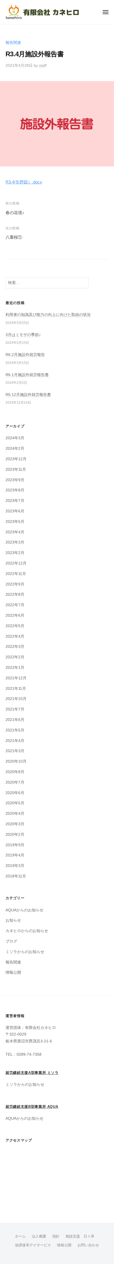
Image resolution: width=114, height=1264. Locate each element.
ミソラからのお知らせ (25, 952)
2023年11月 (16, 469)
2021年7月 (15, 709)
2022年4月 (15, 636)
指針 (55, 1236)
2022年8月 (15, 594)
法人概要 (39, 1236)
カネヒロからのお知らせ (27, 931)
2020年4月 (15, 813)
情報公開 (13, 972)
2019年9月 (15, 845)
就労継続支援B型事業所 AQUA (32, 1107)
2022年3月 (15, 647)
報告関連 (13, 43)
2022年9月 (15, 584)
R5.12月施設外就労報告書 (28, 395)
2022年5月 (15, 626)
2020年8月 (15, 772)
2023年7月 (15, 501)
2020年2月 (15, 834)
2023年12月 (16, 459)
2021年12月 (16, 678)
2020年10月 (16, 761)
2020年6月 (15, 793)
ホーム (20, 1236)
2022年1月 (15, 668)
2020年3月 (15, 824)
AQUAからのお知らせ (24, 910)
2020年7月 (15, 782)
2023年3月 (15, 542)
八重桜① (14, 237)
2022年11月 (16, 574)
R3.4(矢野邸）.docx (24, 182)
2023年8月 (15, 490)
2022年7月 (15, 605)
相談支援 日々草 (80, 1236)
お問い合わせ (88, 1245)
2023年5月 (15, 522)
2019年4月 (15, 855)
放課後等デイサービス (33, 1245)
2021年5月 (15, 730)
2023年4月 (15, 532)
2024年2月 (15, 448)
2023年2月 (15, 553)
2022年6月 (15, 615)
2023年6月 (15, 511)
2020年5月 (15, 803)
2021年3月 (15, 751)
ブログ (11, 941)
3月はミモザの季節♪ (23, 335)
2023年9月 (15, 480)
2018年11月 (16, 876)
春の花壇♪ (15, 212)
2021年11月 (16, 688)
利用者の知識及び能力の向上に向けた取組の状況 (48, 315)
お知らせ (13, 920)
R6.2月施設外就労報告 (25, 355)
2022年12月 (16, 563)
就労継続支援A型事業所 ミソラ (32, 1073)
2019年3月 (15, 866)
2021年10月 (16, 699)
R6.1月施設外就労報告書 (27, 375)
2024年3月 (15, 438)
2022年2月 (15, 657)
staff (42, 65)
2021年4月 (15, 741)
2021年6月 (15, 720)
